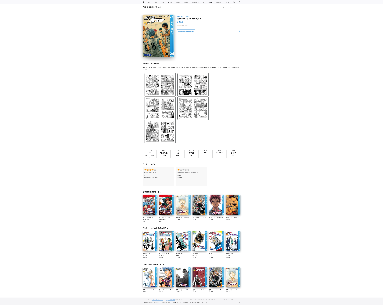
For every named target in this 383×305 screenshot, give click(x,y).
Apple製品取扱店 (170, 300)
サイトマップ (204, 302)
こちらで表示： (185, 31)
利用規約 (186, 302)
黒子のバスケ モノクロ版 (183, 16)
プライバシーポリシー (178, 302)
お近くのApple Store (157, 300)
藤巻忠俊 (180, 22)
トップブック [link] (225, 7)
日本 (239, 302)
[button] (234, 2)
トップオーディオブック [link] (235, 7)
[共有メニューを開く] (239, 31)
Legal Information (195, 302)
